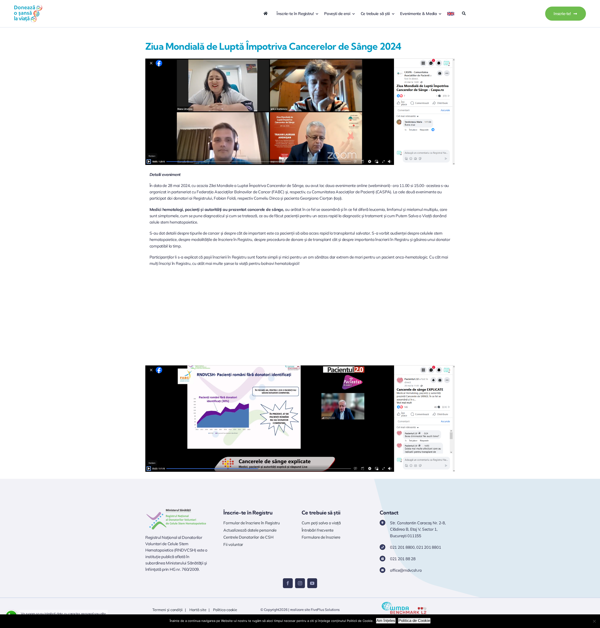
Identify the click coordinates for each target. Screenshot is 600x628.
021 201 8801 (428, 547)
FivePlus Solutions (325, 609)
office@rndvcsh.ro (406, 570)
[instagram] (300, 583)
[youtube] (312, 583)
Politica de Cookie (414, 620)
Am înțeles (385, 620)
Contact (389, 512)
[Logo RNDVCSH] (176, 508)
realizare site (300, 609)
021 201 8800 (402, 547)
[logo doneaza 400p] (28, 6)
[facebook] (288, 583)
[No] (594, 621)
